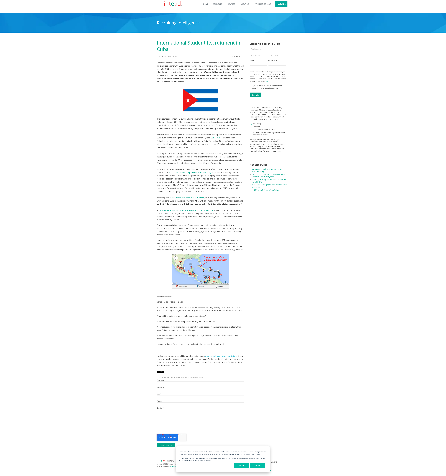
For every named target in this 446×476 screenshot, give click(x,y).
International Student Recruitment (173, 378)
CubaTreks (216, 137)
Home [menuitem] (205, 4)
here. (266, 81)
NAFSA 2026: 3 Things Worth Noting (265, 190)
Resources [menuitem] (217, 4)
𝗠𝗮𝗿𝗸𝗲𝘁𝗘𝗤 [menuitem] (281, 4)
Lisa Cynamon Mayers (171, 56)
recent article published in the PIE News (187, 197)
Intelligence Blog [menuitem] (263, 4)
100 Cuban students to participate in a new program (192, 172)
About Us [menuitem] (245, 4)
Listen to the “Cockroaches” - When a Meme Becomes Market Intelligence (268, 175)
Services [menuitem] (231, 4)
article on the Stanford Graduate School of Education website (186, 210)
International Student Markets (194, 378)
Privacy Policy (173, 466)
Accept (241, 465)
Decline (257, 465)
